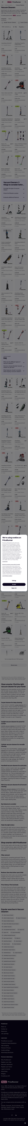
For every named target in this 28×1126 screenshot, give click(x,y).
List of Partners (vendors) (7, 575)
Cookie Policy (5, 561)
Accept (14, 584)
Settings (14, 580)
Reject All (14, 588)
